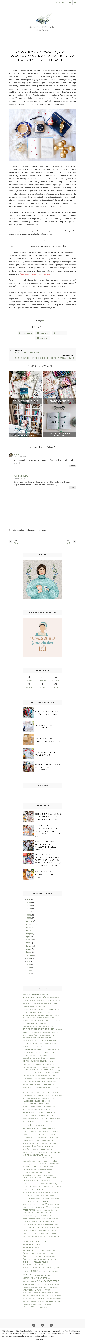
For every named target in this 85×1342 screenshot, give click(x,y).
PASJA (55, 1178)
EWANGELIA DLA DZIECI (44, 1070)
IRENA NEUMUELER (53, 1081)
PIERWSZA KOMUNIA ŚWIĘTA (48, 1184)
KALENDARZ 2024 (51, 1090)
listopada (30, 924)
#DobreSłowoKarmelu (40, 994)
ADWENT (55, 1003)
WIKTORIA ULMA (29, 1278)
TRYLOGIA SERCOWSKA (31, 1268)
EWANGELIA (34, 1067)
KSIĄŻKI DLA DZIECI (41, 1126)
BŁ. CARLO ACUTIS (48, 1018)
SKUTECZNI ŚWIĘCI (30, 1230)
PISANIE (25, 1189)
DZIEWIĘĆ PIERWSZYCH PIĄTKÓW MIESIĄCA (36, 1058)
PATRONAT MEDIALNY (31, 1181)
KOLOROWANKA (56, 1104)
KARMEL (38, 1093)
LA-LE (44, 1131)
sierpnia (29, 934)
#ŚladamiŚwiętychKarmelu (51, 997)
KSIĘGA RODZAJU (28, 1131)
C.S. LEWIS (58, 1029)
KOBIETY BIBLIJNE (29, 1104)
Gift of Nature (52, 1075)
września (30, 930)
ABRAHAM (40, 1003)
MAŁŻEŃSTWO (27, 1149)
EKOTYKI (51, 1061)
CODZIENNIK (28, 1032)
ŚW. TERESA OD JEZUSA (32, 1247)
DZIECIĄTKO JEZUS (29, 1052)
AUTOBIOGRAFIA (28, 1009)
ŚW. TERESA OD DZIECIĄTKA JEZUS (35, 1244)
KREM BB (26, 1110)
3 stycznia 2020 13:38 (20, 456)
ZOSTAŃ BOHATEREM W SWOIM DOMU (59, 434)
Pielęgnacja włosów (30, 1184)
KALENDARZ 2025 (28, 1092)
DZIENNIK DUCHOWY (50, 1052)
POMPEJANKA (55, 1198)
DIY (53, 1035)
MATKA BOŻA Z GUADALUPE (33, 1155)
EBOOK (52, 1058)
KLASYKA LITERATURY (48, 1098)
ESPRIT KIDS (36, 1064)
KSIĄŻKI (27, 1125)
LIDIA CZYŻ (27, 1134)
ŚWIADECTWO (37, 1253)
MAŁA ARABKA (53, 1143)
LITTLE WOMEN (53, 1137)
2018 (29, 961)
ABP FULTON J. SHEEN (51, 1000)
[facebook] (55, 3)
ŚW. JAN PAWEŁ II (54, 1236)
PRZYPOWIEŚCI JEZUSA (51, 1210)
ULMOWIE (26, 1271)
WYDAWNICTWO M (29, 1290)
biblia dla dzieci (34, 1012)
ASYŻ (43, 1006)
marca (29, 949)
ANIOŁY (38, 1006)
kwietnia (29, 946)
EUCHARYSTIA (46, 1064)
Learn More (39, 1340)
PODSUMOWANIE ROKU (31, 1198)
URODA (34, 1271)
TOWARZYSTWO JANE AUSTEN (34, 1265)
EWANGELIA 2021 (45, 1067)
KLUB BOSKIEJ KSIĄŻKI (31, 1101)
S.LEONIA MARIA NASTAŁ (50, 1224)
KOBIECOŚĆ (45, 1101)
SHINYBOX (39, 1227)
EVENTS (26, 1067)
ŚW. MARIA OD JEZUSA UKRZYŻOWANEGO (35, 1239)
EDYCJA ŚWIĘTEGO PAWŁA (35, 1061)
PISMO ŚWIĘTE (34, 1190)
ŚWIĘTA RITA (27, 1259)
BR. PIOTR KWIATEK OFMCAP (33, 1029)
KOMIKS (26, 1107)
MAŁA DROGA (27, 1146)
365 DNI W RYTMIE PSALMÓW (33, 1000)
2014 (29, 971)
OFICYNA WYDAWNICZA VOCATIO (33, 1172)
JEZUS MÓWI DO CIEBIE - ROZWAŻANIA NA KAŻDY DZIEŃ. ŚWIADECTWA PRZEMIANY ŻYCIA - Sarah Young (47, 831)
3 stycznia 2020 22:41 (20, 478)
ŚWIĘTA (52, 1253)
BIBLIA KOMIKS (28, 1015)
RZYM (52, 1221)
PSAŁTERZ (48, 1213)
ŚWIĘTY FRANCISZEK (39, 1259)
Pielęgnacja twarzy (55, 1181)
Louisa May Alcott (29, 1140)
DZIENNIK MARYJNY (29, 1055)
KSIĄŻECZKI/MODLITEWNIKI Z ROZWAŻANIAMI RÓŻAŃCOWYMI (48, 767)
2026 (29, 899)
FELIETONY (45, 321)
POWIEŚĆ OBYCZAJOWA (50, 1207)
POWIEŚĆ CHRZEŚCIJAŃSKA (31, 1207)
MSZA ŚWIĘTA (27, 1164)
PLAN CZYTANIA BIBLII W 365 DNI (32, 1192)
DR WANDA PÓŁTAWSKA (30, 1040)
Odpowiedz (73, 465)
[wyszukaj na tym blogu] (75, 2)
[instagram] (58, 3)
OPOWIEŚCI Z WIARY (29, 1175)
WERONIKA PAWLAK (53, 1271)
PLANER (45, 1192)
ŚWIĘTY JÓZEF (52, 1259)
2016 (29, 965)
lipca (28, 937)
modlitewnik (27, 1161)
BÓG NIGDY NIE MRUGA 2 (46, 1026)
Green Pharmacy (27, 1078)
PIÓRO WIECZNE (57, 1186)
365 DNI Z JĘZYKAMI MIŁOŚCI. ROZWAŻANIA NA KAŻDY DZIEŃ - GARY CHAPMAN (48, 817)
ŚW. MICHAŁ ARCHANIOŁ (31, 1242)
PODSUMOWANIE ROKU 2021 (26, 435)
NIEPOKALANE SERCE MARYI (50, 1164)
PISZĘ (43, 1189)
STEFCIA (33, 1233)
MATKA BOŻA (55, 1152)
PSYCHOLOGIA (28, 1216)
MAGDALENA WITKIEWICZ (49, 1140)
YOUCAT (40, 1304)
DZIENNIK (39, 1052)
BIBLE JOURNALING (51, 1009)
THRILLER (37, 1262)
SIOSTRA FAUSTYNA (51, 1227)
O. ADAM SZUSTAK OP (48, 1166)
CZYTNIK (55, 1032)
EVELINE (54, 1064)
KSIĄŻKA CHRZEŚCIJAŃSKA (42, 1121)
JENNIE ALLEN (27, 1087)
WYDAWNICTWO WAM (53, 1301)
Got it (49, 1340)
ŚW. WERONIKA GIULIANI (53, 1250)
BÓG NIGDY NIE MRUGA (30, 1026)
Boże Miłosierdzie (28, 1023)
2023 (29, 909)
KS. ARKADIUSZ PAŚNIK (31, 1112)
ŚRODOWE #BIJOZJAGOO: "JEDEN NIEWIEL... (59, 401)
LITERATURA (52, 1134)
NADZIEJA (35, 1164)
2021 (29, 915)
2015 (29, 968)
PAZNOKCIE (44, 1181)
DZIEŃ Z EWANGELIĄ (42, 1055)
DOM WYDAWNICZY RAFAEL (43, 1038)
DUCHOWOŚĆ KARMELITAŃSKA (35, 1050)
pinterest (29, 687)
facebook (29, 680)
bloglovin (55, 680)
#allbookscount (27, 994)
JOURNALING (37, 1087)
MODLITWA (53, 1161)
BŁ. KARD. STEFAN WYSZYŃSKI (32, 1020)
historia (43, 1078)
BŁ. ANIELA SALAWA (36, 1018)
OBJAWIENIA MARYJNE (29, 1169)
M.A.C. (38, 1140)
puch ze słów (21, 476)
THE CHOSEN (27, 1262)
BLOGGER (26, 1018)
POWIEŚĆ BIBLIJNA (53, 1204)
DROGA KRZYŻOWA (30, 1043)
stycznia (29, 955)
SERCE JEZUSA (28, 1227)
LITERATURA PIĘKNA (42, 1137)
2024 (29, 906)
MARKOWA (26, 1152)
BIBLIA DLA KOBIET (45, 1012)
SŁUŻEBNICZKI (52, 1230)
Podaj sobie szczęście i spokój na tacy (35, 274)
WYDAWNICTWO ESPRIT (48, 1281)
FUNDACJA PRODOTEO (30, 1075)
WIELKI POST (46, 1275)
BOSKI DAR (45, 1020)
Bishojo (57, 1015)
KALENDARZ (56, 1087)
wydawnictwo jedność (51, 1287)
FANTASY (57, 1070)
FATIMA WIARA (27, 1073)
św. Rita (44, 1242)
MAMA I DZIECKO (39, 1149)
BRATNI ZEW (49, 1029)
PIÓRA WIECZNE (46, 1186)
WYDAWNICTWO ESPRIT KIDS (33, 1284)
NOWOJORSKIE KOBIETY (32, 1167)
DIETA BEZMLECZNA (44, 1035)
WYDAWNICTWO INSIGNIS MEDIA (32, 1287)
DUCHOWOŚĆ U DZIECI (55, 1049)
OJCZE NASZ (48, 1172)
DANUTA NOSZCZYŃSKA (30, 1035)
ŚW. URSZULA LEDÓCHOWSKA (33, 1250)
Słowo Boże (42, 1230)
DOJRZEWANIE (27, 1038)
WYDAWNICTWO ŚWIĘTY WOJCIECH (33, 1301)
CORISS (36, 1032)
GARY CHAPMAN (43, 1075)
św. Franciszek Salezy (41, 1236)
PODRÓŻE (26, 1195)
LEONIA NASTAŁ (52, 1131)
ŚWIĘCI (45, 1253)
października (31, 927)
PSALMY (40, 1213)
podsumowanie (35, 1195)
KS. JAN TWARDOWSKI (29, 1115)
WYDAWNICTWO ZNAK (29, 1304)
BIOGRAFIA (50, 1015)
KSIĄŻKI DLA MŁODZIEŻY (32, 1128)
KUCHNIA (38, 1131)
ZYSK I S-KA (43, 1307)
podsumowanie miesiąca (47, 1195)
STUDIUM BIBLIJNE (42, 1233)
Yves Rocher (47, 1304)
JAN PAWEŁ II (38, 1084)
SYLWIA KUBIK (53, 1233)
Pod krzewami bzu (54, 1192)
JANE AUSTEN (49, 1084)
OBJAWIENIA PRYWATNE (45, 1169)
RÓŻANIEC (26, 1221)
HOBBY (58, 1078)
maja (28, 943)
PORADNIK (44, 1201)
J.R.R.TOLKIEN (28, 1084)
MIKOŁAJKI (38, 1158)
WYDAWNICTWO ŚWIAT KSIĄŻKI (52, 1298)
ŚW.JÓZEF (26, 1253)
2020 (29, 918)
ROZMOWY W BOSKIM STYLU (31, 1218)
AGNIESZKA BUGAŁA (29, 1006)
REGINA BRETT (46, 1216)
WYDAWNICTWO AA (43, 1278)
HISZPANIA (50, 1078)
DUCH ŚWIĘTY (27, 1046)
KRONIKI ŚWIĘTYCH (37, 1110)
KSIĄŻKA (27, 1121)
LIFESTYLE (36, 1134)
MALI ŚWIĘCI (43, 1143)
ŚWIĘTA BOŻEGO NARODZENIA (34, 1256)
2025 (29, 903)
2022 (29, 912)
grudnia (29, 921)
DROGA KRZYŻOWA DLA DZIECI (47, 1043)
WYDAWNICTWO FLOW (52, 1284)
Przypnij (44, 338)
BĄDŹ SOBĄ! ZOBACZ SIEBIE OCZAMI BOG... (25, 401)
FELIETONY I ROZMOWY (50, 1073)
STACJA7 (26, 1233)
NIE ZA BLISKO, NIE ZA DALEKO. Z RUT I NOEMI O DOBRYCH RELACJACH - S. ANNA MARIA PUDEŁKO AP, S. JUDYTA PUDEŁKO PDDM (48, 860)
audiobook (49, 1006)
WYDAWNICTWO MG (44, 1290)
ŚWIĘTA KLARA (50, 1256)
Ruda (16, 454)
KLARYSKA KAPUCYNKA (33, 1098)
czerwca (29, 940)
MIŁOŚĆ (56, 1158)
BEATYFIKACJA (38, 1009)
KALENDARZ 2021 (28, 1090)
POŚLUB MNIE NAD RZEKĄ (30, 1204)
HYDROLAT (32, 1081)
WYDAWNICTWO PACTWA (30, 1295)
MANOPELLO (50, 1149)
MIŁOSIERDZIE (47, 1158)
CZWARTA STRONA (45, 1032)
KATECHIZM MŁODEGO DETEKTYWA (33, 1095)
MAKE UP (35, 1143)
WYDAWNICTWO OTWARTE (50, 1293)
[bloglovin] (69, 3)
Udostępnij (27, 333)
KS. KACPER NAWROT (29, 1118)
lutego (29, 952)
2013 (29, 974)
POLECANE (45, 1198)
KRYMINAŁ (47, 1110)
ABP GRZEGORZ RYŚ (29, 1003)
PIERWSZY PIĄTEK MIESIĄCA (31, 1186)
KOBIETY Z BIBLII (44, 1104)
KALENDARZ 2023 (40, 1090)
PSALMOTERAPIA (29, 1213)
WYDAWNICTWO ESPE (29, 1281)
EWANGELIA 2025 (29, 1070)
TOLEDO (45, 1262)
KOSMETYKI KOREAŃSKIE (37, 1107)
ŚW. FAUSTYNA (28, 1236)
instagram (42, 680)
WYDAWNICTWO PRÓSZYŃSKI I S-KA (50, 1295)
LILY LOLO (45, 1134)
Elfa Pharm (26, 1064)
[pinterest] (65, 3)
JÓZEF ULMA (47, 1087)
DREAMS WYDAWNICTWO (47, 1041)
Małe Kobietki (49, 1146)
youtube (55, 687)
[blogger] (62, 3)
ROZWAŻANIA (46, 1219)
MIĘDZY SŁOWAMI (28, 1158)
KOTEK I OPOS (50, 1107)
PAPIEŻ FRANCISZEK (30, 1178)
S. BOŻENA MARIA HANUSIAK (31, 1224)
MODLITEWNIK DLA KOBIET (40, 1161)
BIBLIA (25, 1012)
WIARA (27, 1274)
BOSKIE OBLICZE (55, 1020)
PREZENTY (39, 1210)
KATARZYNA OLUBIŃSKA (50, 1093)
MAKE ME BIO (27, 1143)
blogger (42, 687)
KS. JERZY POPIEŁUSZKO (47, 1115)
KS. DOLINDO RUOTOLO (49, 1112)
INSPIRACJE (41, 1081)
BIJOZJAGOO (39, 1015)
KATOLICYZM (49, 1095)
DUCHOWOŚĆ (38, 1046)
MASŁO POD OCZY (43, 1152)
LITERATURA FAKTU (29, 1137)
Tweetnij (44, 333)
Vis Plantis (42, 1271)
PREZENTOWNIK (29, 1210)
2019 (29, 958)
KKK (24, 1098)
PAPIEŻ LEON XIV (45, 1178)
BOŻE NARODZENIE (43, 1023)
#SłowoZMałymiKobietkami (32, 997)
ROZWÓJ (55, 1218)
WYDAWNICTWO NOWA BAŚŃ (31, 1293)
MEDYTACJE (47, 1155)
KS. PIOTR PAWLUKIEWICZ (46, 1118)
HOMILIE (25, 1081)
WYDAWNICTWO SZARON (32, 1298)
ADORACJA (47, 1003)
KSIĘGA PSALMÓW (48, 1128)
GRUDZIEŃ (37, 1078)
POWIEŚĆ (43, 1204)
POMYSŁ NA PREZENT (31, 1201)
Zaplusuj (61, 333)
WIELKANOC (36, 1275)
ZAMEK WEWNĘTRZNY (31, 1307)
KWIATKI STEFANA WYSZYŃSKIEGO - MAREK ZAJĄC (46, 874)
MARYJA (34, 1152)
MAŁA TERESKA (37, 1146)
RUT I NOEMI (45, 1221)
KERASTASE (58, 1095)
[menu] (11, 2)
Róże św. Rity (36, 1221)
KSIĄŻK (59, 1118)
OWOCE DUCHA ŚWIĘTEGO (45, 1175)
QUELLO (37, 1216)
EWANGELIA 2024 (56, 1067)
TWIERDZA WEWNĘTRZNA (50, 1268)
